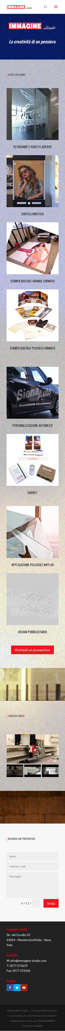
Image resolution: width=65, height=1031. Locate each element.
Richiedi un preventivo (32, 650)
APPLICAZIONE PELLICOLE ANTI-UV (32, 564)
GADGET (32, 492)
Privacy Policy (46, 1020)
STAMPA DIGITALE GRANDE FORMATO (32, 281)
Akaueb (39, 1025)
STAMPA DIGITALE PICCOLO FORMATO (32, 348)
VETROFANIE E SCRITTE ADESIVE (32, 146)
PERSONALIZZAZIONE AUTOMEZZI (32, 425)
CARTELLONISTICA (32, 214)
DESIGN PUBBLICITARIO (32, 632)
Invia (51, 903)
